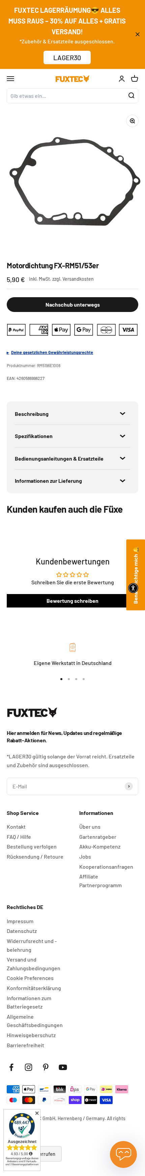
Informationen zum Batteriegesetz (29, 1002)
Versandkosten (78, 279)
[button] (133, 588)
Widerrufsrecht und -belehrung (32, 945)
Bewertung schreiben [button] (72, 600)
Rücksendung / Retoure (35, 856)
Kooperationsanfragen (106, 866)
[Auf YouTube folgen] (62, 1067)
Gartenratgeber (97, 836)
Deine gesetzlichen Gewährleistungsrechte (52, 352)
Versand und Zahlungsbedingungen (33, 963)
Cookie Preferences (30, 978)
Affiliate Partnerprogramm (100, 880)
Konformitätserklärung (34, 988)
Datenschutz (22, 931)
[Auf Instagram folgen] (28, 1067)
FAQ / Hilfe (19, 836)
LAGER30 (67, 57)
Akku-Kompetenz (99, 846)
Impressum (20, 921)
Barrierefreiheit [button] (25, 1045)
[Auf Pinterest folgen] (45, 1067)
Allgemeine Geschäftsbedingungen (35, 1020)
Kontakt (16, 826)
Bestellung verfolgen (32, 846)
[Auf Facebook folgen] (11, 1067)
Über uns (89, 826)
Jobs (85, 856)
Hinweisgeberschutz (31, 1035)
